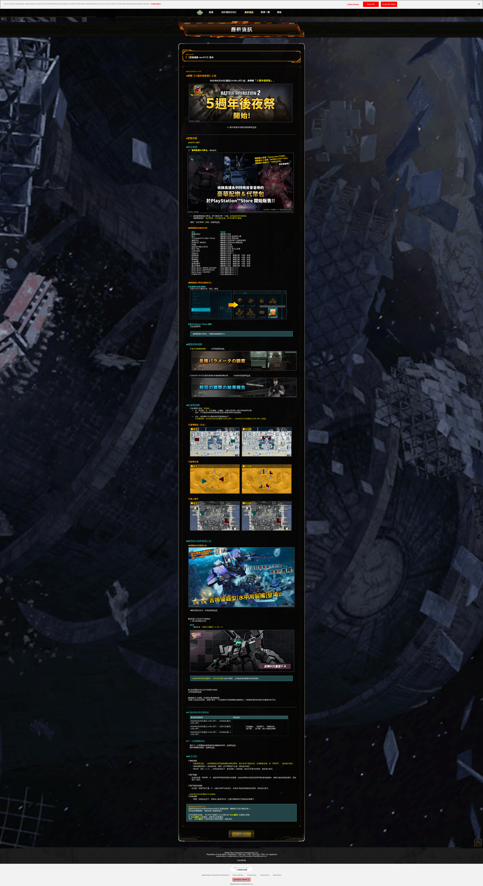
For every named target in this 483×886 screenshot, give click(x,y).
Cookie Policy (264, 875)
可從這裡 (193, 326)
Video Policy (277, 875)
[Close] (479, 4)
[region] (241, 4)
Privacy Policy (251, 875)
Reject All (370, 4)
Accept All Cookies (389, 4)
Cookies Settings (353, 4)
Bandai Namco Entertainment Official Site (215, 875)
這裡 (254, 127)
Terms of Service (237, 875)
